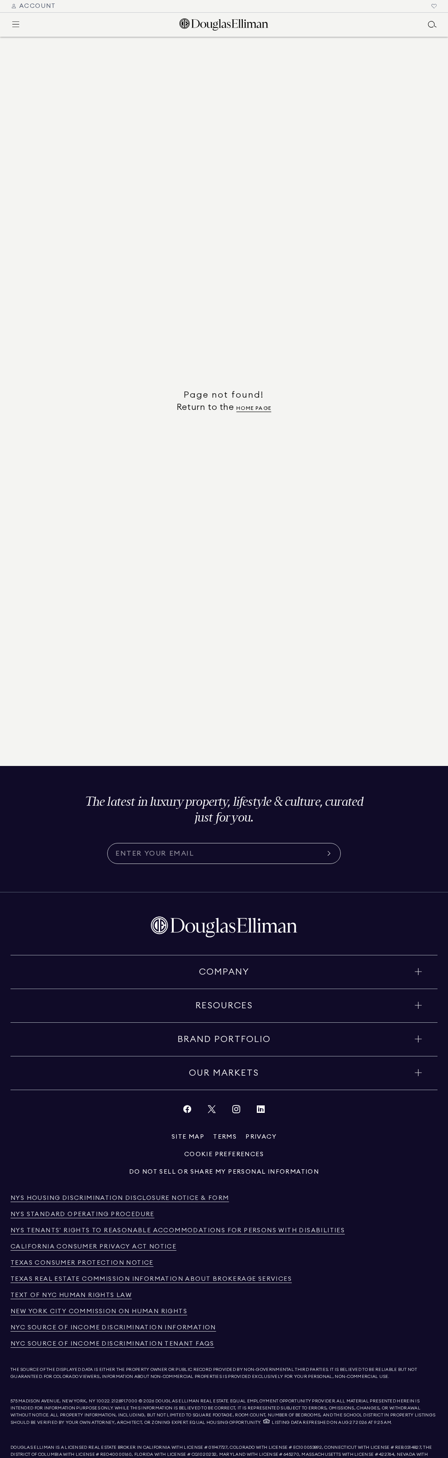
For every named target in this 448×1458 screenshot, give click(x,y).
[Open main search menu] (432, 24)
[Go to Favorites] (434, 6)
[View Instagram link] (236, 1111)
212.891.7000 (125, 1401)
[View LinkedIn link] (261, 1111)
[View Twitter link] (211, 1111)
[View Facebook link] (187, 1111)
